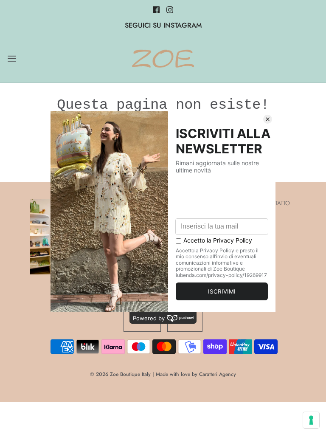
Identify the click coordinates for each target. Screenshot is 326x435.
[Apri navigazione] (11, 59)
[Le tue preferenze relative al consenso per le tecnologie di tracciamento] (311, 420)
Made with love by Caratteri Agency (196, 374)
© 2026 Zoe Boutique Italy (120, 374)
